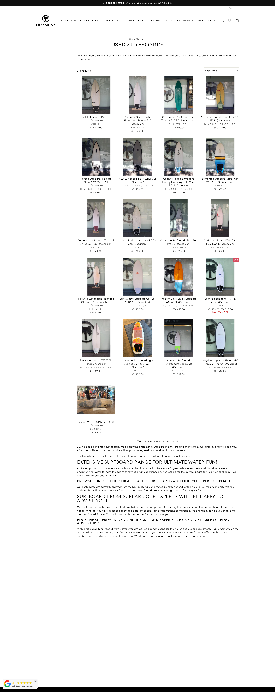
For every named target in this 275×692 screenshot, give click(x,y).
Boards (67, 20)
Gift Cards (207, 20)
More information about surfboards (158, 441)
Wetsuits (113, 20)
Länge (39, 63)
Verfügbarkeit (48, 84)
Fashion (157, 20)
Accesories (89, 20)
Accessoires (181, 20)
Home (132, 39)
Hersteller (44, 76)
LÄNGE (38, 69)
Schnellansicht (96, 110)
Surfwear (135, 20)
